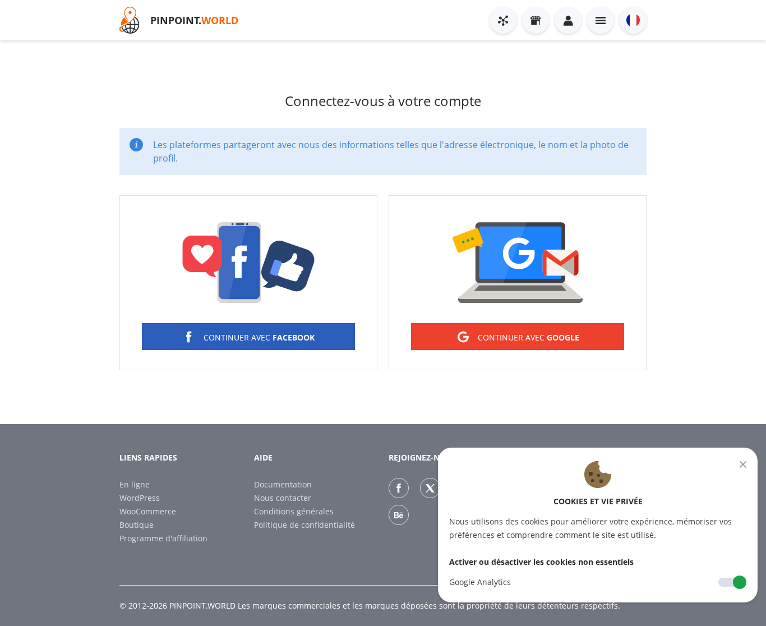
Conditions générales (294, 511)
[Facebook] (399, 488)
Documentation (283, 484)
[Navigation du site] (600, 20)
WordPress (139, 497)
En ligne (134, 484)
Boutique (136, 524)
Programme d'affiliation (163, 538)
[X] (430, 488)
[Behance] (399, 515)
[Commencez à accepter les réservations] (503, 20)
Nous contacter (282, 497)
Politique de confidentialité (304, 524)
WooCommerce (147, 511)
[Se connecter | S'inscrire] (568, 20)
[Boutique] (535, 20)
